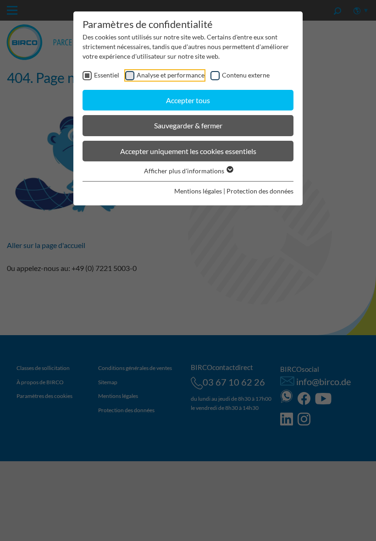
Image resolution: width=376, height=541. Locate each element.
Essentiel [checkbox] (106, 75)
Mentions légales (198, 191)
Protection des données (260, 191)
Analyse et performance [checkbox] (171, 75)
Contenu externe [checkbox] (246, 75)
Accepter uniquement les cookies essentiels (188, 151)
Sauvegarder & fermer (188, 125)
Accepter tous (188, 100)
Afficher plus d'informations (185, 171)
